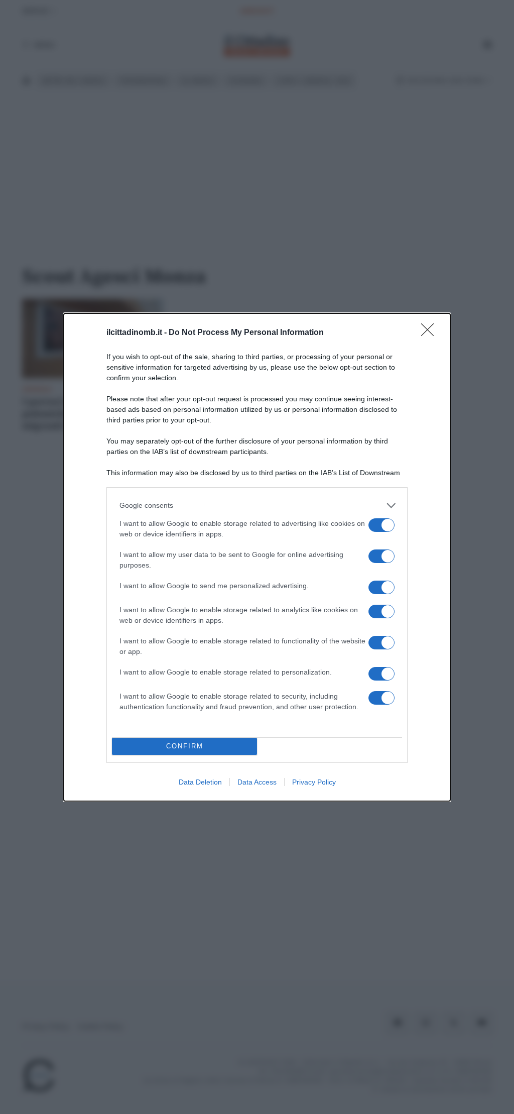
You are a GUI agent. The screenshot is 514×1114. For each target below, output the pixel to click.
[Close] (430, 333)
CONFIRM (184, 746)
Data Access (257, 782)
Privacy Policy (314, 782)
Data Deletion (200, 782)
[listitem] (257, 505)
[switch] (381, 525)
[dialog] (257, 557)
